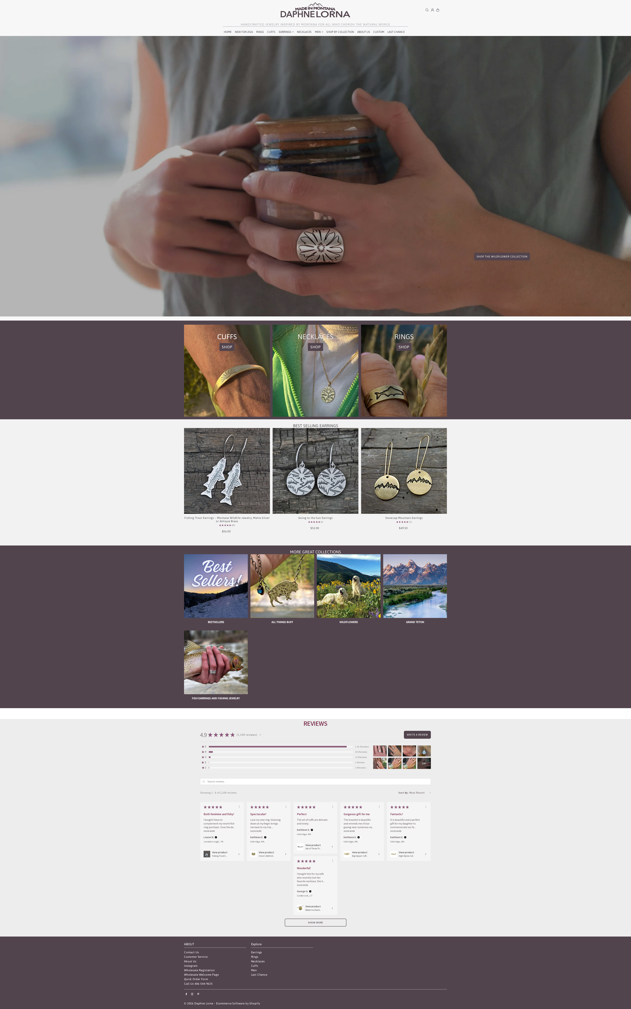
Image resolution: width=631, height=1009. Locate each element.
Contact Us (191, 952)
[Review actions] (239, 806)
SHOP (227, 347)
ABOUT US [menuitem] (363, 32)
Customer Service (196, 956)
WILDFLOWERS (348, 622)
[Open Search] (427, 10)
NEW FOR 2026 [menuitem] (244, 32)
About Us (190, 961)
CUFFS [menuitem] (271, 32)
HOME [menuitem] (228, 32)
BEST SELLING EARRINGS (315, 425)
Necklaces (258, 961)
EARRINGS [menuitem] (285, 32)
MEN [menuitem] (318, 32)
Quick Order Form (196, 979)
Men (254, 970)
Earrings (256, 952)
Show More (209, 831)
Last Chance (259, 974)
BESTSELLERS (216, 622)
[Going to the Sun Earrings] (316, 471)
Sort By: (403, 792)
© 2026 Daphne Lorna (198, 1003)
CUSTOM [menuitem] (378, 32)
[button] (260, 735)
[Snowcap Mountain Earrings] (404, 471)
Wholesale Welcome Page (201, 974)
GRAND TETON (415, 622)
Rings (254, 956)
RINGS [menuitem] (260, 32)
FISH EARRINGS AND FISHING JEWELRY (216, 698)
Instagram (191, 965)
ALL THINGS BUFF (282, 622)
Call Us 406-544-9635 (198, 983)
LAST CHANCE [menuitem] (396, 32)
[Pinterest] (198, 994)
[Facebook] (186, 994)
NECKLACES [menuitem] (304, 32)
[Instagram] (192, 994)
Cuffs (254, 965)
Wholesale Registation (199, 970)
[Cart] (437, 10)
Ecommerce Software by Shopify (238, 1003)
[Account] (432, 10)
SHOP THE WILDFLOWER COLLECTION (502, 256)
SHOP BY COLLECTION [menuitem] (340, 32)
